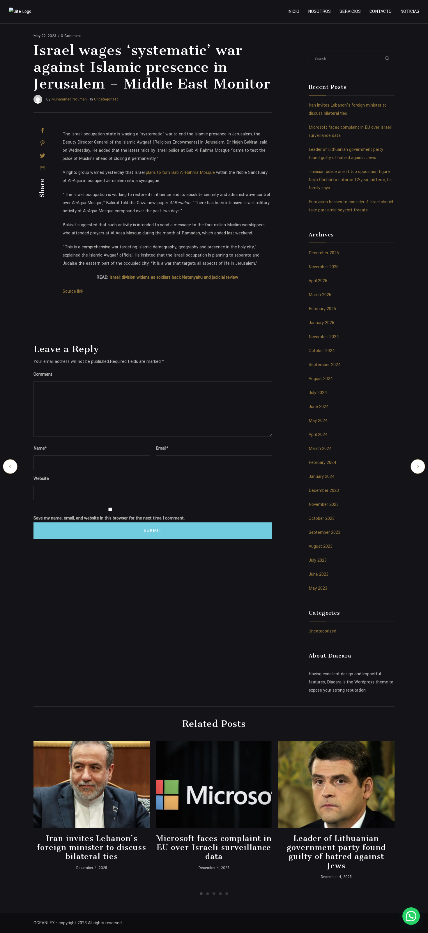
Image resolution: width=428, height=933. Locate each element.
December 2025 (324, 253)
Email (162, 448)
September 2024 (325, 365)
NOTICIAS (409, 11)
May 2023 (318, 588)
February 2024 (322, 463)
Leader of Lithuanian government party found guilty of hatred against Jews (336, 852)
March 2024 (320, 449)
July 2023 (318, 560)
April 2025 (318, 281)
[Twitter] (42, 155)
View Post (91, 784)
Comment (42, 374)
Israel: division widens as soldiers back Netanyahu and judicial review (173, 277)
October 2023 (322, 518)
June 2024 (319, 407)
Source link (73, 291)
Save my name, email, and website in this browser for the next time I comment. (109, 518)
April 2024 (318, 435)
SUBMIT (153, 531)
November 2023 (324, 504)
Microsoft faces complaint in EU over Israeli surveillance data (214, 847)
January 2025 (321, 323)
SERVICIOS (350, 11)
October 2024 (322, 351)
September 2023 (324, 532)
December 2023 (324, 490)
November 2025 (324, 267)
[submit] (387, 58)
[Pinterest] (42, 143)
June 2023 (318, 574)
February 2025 (322, 309)
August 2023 (321, 546)
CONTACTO (380, 11)
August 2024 (321, 379)
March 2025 (320, 295)
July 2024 (318, 393)
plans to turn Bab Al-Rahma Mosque (180, 172)
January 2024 (322, 476)
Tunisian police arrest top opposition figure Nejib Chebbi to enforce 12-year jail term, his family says (350, 180)
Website (41, 479)
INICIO (293, 11)
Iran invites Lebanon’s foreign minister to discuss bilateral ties (91, 847)
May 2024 (318, 421)
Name (40, 448)
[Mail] (42, 168)
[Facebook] (42, 130)
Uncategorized (322, 631)
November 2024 (324, 337)
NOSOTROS (319, 11)
